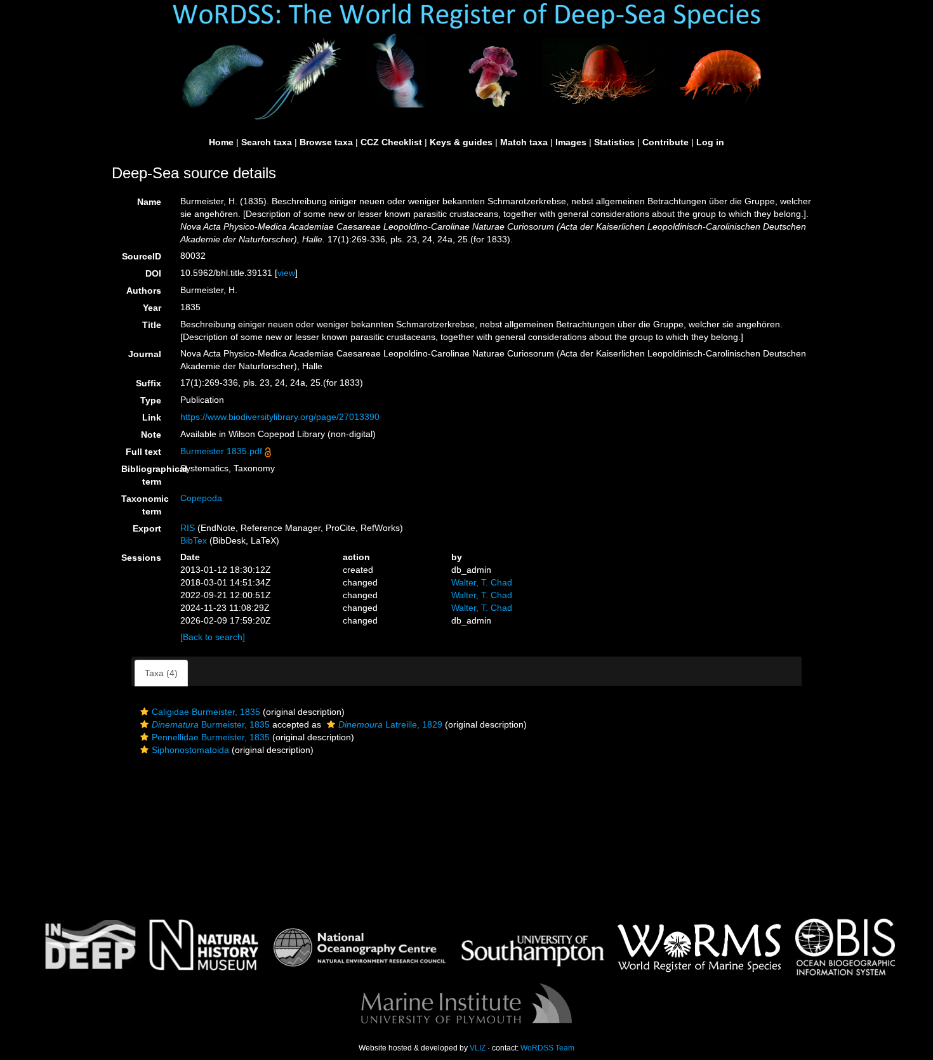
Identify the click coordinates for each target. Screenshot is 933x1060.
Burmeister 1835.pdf (221, 451)
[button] (144, 711)
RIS (187, 528)
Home (221, 142)
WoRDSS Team (547, 1048)
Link (151, 417)
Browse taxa (326, 142)
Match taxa (524, 142)
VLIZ (478, 1048)
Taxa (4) (161, 673)
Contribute (665, 142)
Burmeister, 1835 (211, 724)
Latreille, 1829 (390, 724)
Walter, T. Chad (481, 582)
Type (150, 400)
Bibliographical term (146, 475)
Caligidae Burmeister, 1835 (206, 712)
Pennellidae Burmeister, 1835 (211, 737)
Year (152, 308)
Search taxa (266, 142)
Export (147, 528)
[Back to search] (212, 637)
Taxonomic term (145, 505)
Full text (143, 452)
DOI (153, 273)
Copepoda (201, 498)
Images (570, 142)
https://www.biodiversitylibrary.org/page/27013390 (280, 417)
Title (151, 325)
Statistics (614, 142)
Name (149, 202)
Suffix (148, 383)
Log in (710, 142)
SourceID (141, 256)
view (286, 273)
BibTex (193, 540)
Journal (144, 354)
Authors (143, 290)
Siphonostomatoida (190, 750)
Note (151, 434)
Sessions (141, 558)
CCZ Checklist (391, 142)
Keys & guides (461, 142)
